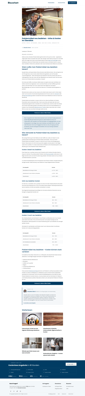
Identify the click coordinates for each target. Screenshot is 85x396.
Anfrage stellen (70, 364)
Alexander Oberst (27, 47)
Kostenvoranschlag (33, 271)
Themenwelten (51, 2)
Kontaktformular (22, 387)
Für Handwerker (72, 2)
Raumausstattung (28, 95)
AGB (59, 393)
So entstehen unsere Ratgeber (30, 302)
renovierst (57, 93)
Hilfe (67, 388)
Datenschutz (70, 393)
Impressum (64, 393)
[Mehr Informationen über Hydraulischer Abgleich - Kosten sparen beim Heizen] (53, 344)
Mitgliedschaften (58, 388)
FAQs (27, 386)
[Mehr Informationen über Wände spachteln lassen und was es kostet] (32, 343)
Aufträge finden (58, 386)
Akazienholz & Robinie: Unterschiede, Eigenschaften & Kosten (52, 330)
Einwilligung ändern (52, 393)
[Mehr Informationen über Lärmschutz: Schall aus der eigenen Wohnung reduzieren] (32, 319)
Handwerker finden (46, 386)
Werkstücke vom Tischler (40, 107)
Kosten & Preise (61, 2)
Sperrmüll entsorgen (53, 60)
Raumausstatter (50, 154)
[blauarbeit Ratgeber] (13, 3)
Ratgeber (24, 7)
